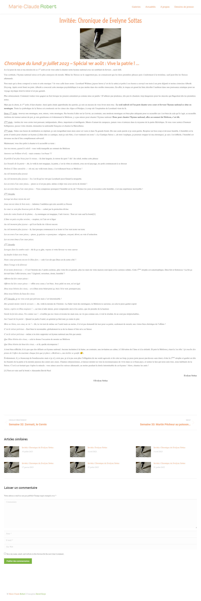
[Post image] (11, 451)
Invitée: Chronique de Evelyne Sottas (37, 447)
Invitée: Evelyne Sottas (97, 447)
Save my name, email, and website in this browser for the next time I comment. (35, 554)
